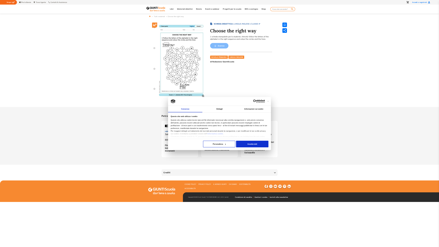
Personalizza (218, 144)
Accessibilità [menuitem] (190, 188)
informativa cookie (215, 134)
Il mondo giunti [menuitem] (220, 184)
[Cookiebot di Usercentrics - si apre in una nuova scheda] (255, 101)
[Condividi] (284, 30)
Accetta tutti (252, 144)
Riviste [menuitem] (199, 9)
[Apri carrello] (407, 2)
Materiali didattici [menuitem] (185, 9)
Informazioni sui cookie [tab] (253, 109)
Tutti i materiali (159, 16)
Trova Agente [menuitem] (41, 2)
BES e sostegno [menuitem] (251, 9)
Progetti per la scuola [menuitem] (232, 9)
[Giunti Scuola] (155, 9)
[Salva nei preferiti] (284, 25)
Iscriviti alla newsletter (279, 197)
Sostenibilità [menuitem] (244, 184)
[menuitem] (266, 186)
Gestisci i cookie (260, 197)
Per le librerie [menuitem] (26, 2)
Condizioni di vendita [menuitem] (243, 197)
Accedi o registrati (419, 2)
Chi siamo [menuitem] (233, 184)
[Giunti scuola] (164, 191)
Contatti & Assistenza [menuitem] (59, 2)
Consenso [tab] (185, 109)
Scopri (9, 2)
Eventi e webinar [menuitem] (212, 9)
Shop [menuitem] (263, 9)
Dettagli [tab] (219, 109)
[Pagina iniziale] (150, 16)
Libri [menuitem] (172, 9)
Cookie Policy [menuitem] (190, 184)
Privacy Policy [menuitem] (204, 184)
